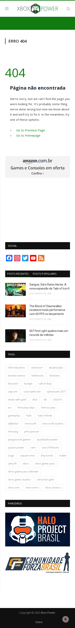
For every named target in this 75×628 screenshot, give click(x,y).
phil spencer (31, 431)
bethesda (37, 375)
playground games (19, 439)
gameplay (14, 415)
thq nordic (47, 455)
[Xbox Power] (37, 8)
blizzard (13, 383)
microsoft (30, 423)
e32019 (57, 399)
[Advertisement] (38, 208)
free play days (26, 407)
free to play (48, 407)
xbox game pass (45, 463)
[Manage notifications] (65, 619)
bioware (55, 375)
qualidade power (47, 439)
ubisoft (12, 463)
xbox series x (53, 487)
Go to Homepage (28, 135)
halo (29, 415)
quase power (16, 447)
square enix (27, 455)
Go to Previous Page (30, 130)
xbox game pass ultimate (23, 471)
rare (33, 447)
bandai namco (16, 375)
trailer (63, 455)
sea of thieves (50, 447)
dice (34, 399)
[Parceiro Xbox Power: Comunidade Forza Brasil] (37, 580)
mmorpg (13, 431)
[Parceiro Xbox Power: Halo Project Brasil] (37, 545)
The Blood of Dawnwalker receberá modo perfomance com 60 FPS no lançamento (47, 310)
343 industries (16, 367)
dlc (45, 399)
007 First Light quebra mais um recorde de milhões (48, 332)
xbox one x (32, 487)
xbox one (13, 487)
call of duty (45, 383)
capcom (12, 391)
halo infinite (45, 415)
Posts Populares (45, 274)
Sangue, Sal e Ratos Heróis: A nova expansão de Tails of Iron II (49, 286)
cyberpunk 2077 (56, 391)
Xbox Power (48, 612)
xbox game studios (19, 479)
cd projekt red (32, 391)
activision (37, 367)
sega (11, 455)
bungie (28, 383)
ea (9, 407)
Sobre (39, 622)
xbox (26, 463)
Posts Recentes (18, 274)
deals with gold (17, 399)
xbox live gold (45, 479)
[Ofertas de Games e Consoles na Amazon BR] (37, 177)
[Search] (68, 8)
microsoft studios (52, 423)
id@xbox (13, 423)
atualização (56, 367)
